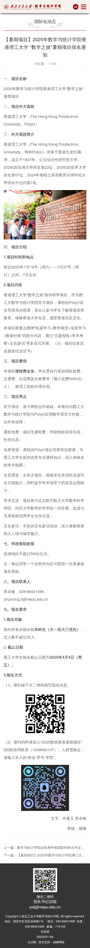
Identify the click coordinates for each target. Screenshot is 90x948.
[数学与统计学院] (32, 7)
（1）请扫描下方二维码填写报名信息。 (37, 685)
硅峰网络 (59, 942)
